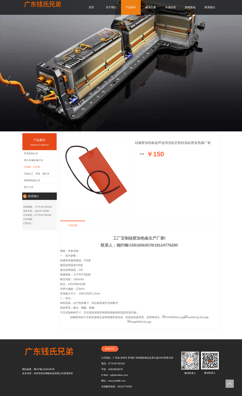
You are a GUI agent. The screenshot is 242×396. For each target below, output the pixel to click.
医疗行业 (28, 187)
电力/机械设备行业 (33, 160)
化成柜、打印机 (32, 167)
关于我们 (111, 7)
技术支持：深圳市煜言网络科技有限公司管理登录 (47, 373)
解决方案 (150, 7)
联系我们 (210, 7)
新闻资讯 (190, 7)
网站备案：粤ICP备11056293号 (38, 369)
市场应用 (170, 7)
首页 (91, 7)
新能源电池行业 (32, 180)
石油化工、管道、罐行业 (36, 173)
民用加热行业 (31, 153)
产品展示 (131, 7)
